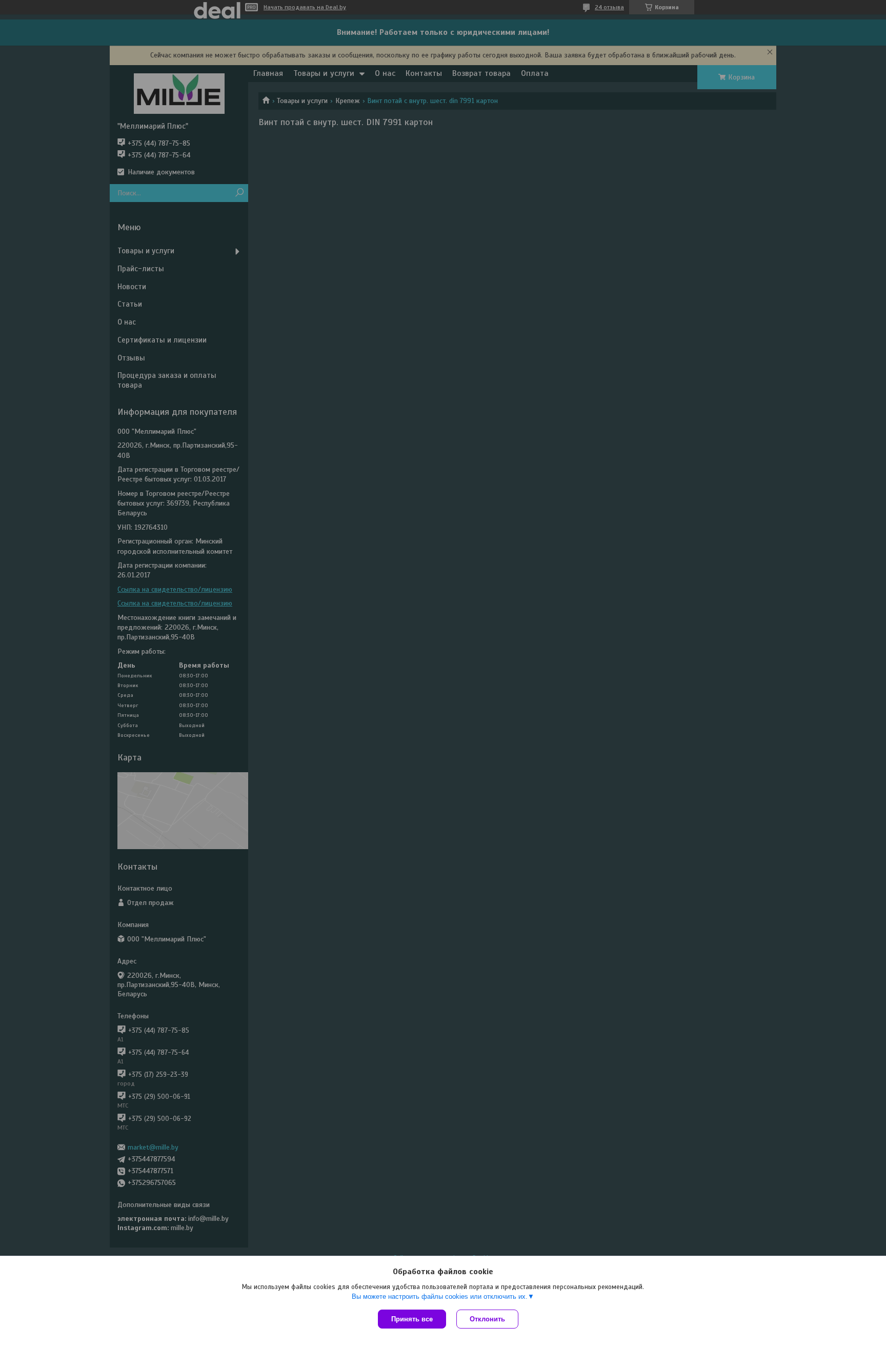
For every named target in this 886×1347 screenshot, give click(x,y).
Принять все (412, 1319)
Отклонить (487, 1319)
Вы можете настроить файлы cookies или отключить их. (440, 1296)
